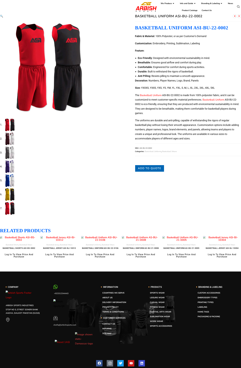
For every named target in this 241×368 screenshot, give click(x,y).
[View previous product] (235, 16)
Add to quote (149, 168)
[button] (1, 16)
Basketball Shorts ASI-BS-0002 (19, 248)
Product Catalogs (189, 10)
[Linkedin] (141, 363)
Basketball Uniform (151, 95)
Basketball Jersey (52, 245)
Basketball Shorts (12, 245)
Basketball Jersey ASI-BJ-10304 (222, 248)
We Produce (166, 3)
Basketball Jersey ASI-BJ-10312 (59, 248)
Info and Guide (186, 3)
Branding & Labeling (210, 3)
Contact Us (207, 10)
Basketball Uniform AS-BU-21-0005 (181, 248)
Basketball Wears (169, 151)
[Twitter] (120, 363)
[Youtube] (131, 363)
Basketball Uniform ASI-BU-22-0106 (100, 248)
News (230, 3)
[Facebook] (99, 363)
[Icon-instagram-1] (110, 363)
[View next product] (239, 16)
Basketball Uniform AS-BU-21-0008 (141, 248)
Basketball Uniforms (153, 151)
